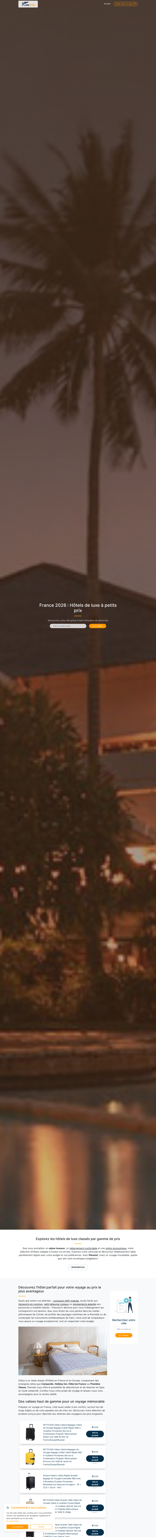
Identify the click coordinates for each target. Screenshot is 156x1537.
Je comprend (17, 1527)
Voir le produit (95, 1434)
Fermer (41, 1527)
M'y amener (98, 626)
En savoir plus (13, 1521)
